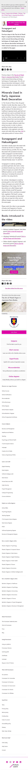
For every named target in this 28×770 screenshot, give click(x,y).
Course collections (6, 496)
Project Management (6, 489)
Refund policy (5, 712)
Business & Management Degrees (9, 534)
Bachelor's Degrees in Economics (9, 594)
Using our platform (6, 644)
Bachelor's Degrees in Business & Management (13, 606)
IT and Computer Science (8, 443)
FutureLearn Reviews (7, 648)
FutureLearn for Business (8, 682)
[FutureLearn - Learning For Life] (14, 765)
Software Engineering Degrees (9, 530)
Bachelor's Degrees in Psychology (10, 587)
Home (3, 13)
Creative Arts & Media (11, 13)
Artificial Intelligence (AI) (7, 474)
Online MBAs (5, 508)
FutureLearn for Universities (8, 678)
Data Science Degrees (7, 523)
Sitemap (4, 727)
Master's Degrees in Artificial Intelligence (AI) (12, 572)
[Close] (26, 2)
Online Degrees (5, 406)
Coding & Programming (7, 492)
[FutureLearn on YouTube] (17, 762)
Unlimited (4, 659)
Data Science (5, 477)
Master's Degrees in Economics (9, 568)
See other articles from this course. (16, 23)
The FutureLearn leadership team (9, 621)
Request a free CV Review (8, 663)
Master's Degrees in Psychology (9, 545)
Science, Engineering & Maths (9, 455)
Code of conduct (6, 719)
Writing (20, 13)
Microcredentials (6, 398)
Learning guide (5, 651)
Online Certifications (6, 394)
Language (4, 447)
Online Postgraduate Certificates (9, 417)
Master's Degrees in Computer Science (11, 549)
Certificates (4, 655)
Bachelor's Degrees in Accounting (9, 591)
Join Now (14, 332)
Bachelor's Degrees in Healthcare (9, 583)
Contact (4, 750)
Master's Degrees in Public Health (10, 560)
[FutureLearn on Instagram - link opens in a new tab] (10, 762)
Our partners (5, 674)
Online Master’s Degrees (7, 409)
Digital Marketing (6, 466)
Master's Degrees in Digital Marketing (10, 557)
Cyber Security (5, 485)
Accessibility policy (6, 723)
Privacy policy (5, 708)
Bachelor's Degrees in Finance (9, 598)
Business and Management (8, 428)
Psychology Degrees (6, 511)
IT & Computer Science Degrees (9, 519)
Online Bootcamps (6, 402)
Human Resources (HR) (7, 481)
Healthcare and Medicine (7, 432)
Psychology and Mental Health (9, 440)
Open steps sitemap (6, 731)
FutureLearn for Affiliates (8, 693)
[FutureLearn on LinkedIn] (20, 762)
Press (3, 629)
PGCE (3, 526)
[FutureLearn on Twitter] (13, 762)
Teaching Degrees (6, 515)
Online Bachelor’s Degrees (8, 413)
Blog (3, 632)
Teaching (4, 436)
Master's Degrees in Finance (8, 564)
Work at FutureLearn (6, 625)
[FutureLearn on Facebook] (7, 762)
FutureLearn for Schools (7, 689)
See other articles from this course (14, 288)
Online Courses (5, 391)
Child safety (5, 742)
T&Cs (3, 705)
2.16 (22, 131)
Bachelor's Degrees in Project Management (12, 602)
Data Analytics (5, 470)
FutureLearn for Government (8, 685)
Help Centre (5, 746)
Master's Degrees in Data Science (9, 553)
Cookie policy (5, 716)
